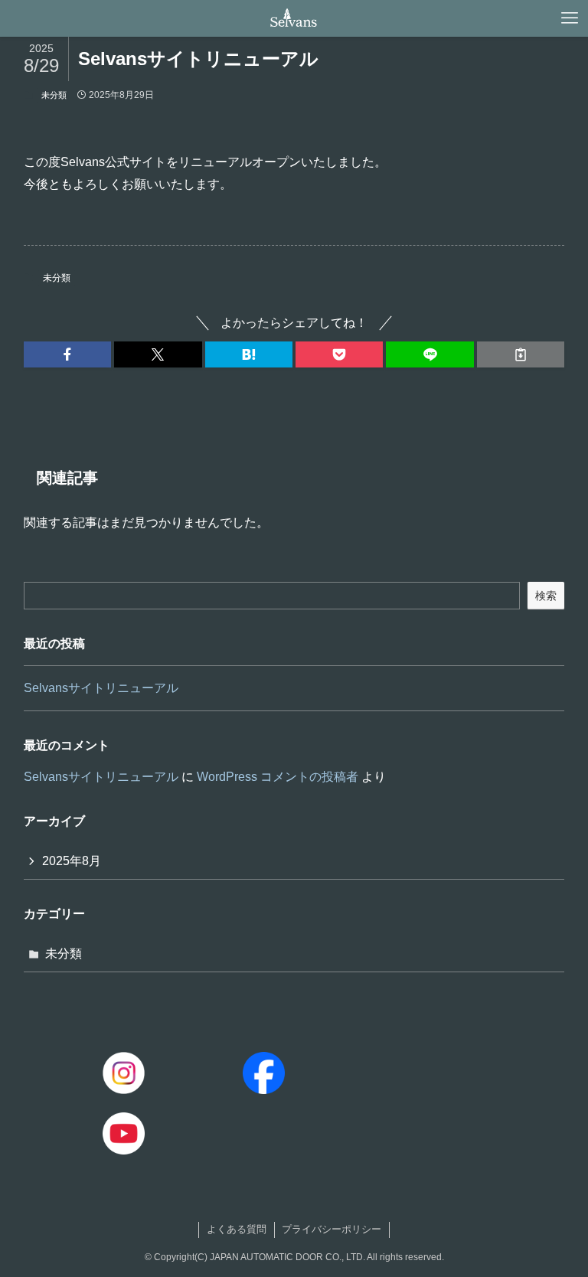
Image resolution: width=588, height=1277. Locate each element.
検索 (546, 596)
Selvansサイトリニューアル (101, 687)
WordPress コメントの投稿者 (277, 776)
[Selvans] (293, 18)
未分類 (54, 95)
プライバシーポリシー (331, 1229)
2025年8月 (71, 860)
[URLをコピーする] (520, 354)
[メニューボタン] (569, 18)
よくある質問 (236, 1229)
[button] (67, 354)
